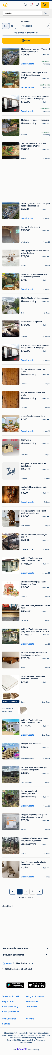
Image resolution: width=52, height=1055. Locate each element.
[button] (32, 5)
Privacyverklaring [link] (10, 1006)
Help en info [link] (7, 1001)
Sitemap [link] (6, 1024)
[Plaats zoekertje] (45, 5)
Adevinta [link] (30, 1018)
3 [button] (32, 892)
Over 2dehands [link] (9, 1018)
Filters (27, 41)
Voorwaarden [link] (32, 1001)
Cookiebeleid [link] (32, 1006)
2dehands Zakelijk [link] (10, 996)
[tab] (5, 26)
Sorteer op (25, 21)
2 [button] (26, 892)
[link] (6, 5)
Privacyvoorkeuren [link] (10, 1011)
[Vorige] (12, 891)
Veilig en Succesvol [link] (35, 996)
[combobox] (22, 13)
